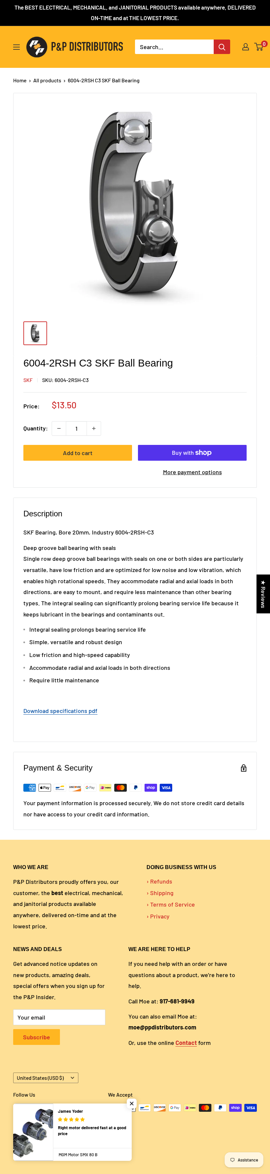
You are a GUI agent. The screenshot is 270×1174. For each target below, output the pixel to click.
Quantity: (35, 428)
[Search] (222, 47)
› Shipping (160, 892)
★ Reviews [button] (263, 594)
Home (20, 80)
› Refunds (159, 881)
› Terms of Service (171, 904)
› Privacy (158, 916)
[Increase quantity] (94, 428)
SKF (28, 380)
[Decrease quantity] (59, 428)
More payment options (192, 472)
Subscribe (36, 1037)
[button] (132, 1103)
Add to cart (78, 452)
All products (47, 80)
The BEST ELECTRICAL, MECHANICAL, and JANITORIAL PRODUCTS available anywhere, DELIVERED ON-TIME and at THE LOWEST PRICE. (135, 12)
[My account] (245, 46)
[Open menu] (16, 47)
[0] (259, 47)
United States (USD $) (40, 1078)
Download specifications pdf (60, 710)
